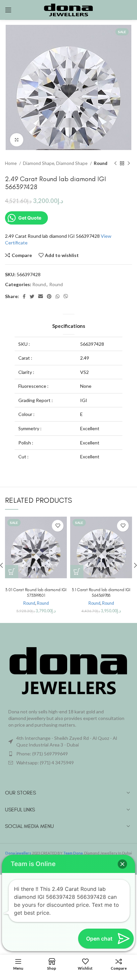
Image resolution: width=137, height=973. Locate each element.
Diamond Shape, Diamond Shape (55, 163)
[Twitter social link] (32, 296)
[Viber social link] (66, 296)
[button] (122, 864)
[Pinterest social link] (49, 296)
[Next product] (128, 163)
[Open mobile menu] (8, 10)
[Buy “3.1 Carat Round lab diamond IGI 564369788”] (76, 571)
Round (100, 163)
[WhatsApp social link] (58, 296)
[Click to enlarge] (16, 139)
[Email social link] (40, 296)
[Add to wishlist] (58, 526)
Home (11, 163)
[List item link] (68, 753)
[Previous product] (115, 163)
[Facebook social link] (24, 296)
